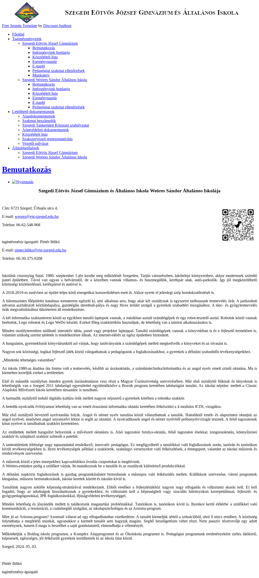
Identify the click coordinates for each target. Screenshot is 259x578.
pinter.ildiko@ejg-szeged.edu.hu (40, 250)
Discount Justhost (57, 26)
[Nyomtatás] (22, 182)
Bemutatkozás (26, 169)
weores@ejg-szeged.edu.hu (37, 216)
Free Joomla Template (19, 26)
